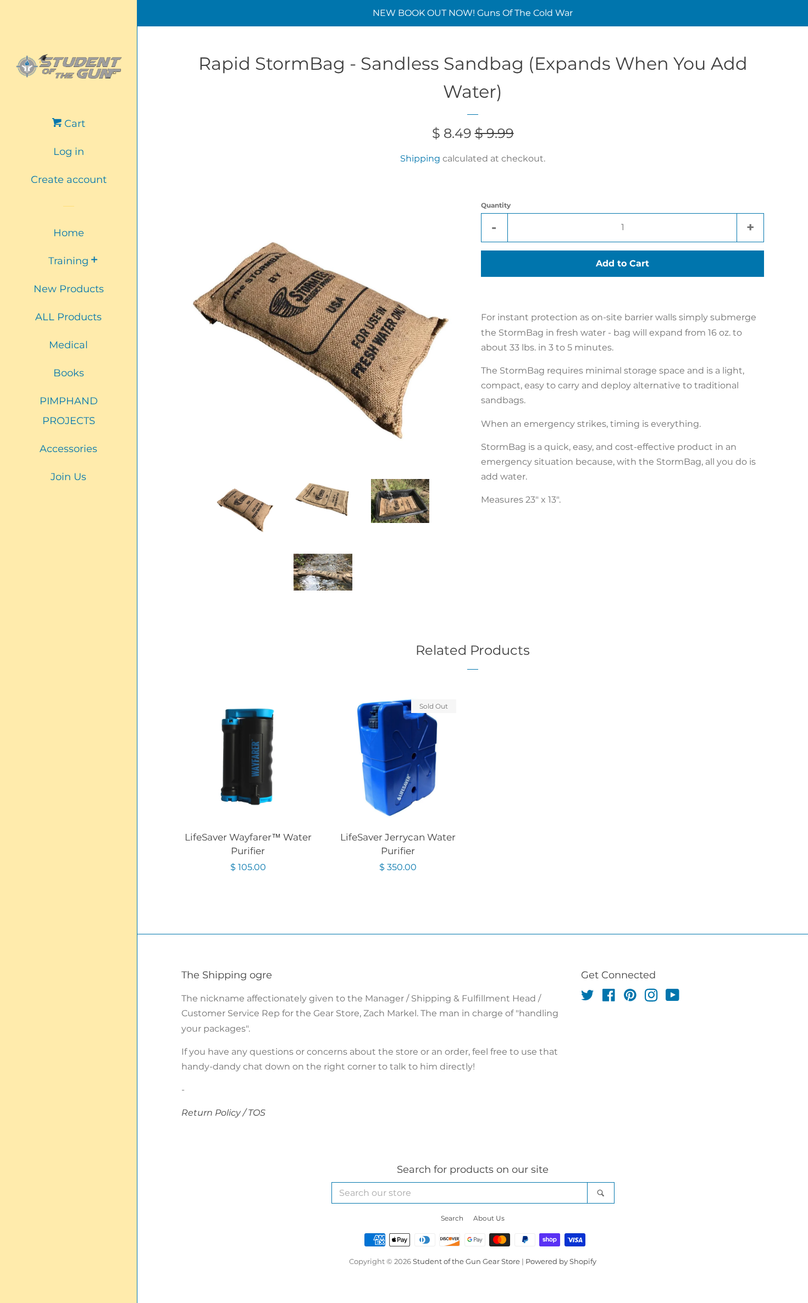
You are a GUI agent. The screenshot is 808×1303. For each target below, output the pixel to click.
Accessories (68, 449)
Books (68, 373)
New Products (69, 289)
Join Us (68, 477)
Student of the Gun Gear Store (466, 1261)
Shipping (420, 158)
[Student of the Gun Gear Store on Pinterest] (630, 997)
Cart (73, 124)
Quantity (496, 205)
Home (68, 233)
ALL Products (68, 317)
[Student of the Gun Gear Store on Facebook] (609, 997)
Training (68, 261)
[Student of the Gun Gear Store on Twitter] (587, 997)
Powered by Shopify (560, 1261)
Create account (69, 180)
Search (452, 1218)
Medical (68, 345)
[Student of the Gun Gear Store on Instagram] (651, 997)
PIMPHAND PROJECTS (69, 411)
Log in (68, 152)
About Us (489, 1218)
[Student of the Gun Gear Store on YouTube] (672, 997)
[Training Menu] (94, 261)
